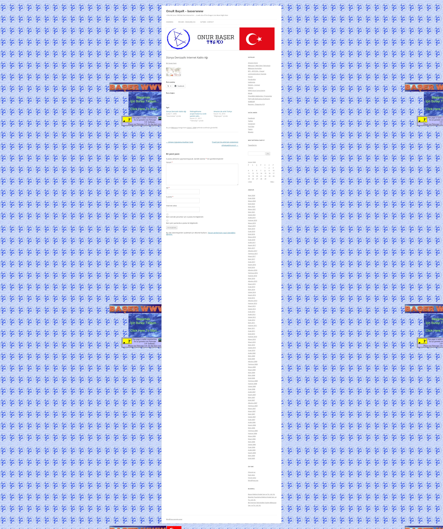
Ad (168, 188)
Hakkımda (169, 22)
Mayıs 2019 (252, 223)
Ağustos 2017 (252, 251)
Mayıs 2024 (252, 201)
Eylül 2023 (251, 204)
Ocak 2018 (251, 240)
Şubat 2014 (252, 292)
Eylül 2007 (251, 400)
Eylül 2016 (251, 267)
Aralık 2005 (251, 450)
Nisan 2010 (252, 342)
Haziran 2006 (252, 433)
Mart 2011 (251, 328)
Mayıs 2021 (252, 209)
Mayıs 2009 (252, 367)
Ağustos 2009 (252, 361)
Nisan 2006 (252, 439)
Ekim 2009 (251, 356)
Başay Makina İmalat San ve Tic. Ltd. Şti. (261, 494)
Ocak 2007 (251, 420)
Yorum (169, 162)
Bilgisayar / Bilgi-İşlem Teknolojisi (259, 66)
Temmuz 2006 (253, 431)
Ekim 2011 (251, 323)
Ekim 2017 (251, 248)
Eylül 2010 (251, 334)
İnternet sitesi (171, 206)
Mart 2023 (251, 206)
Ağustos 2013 (252, 301)
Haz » (272, 182)
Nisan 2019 (252, 226)
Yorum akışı (252, 478)
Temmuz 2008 (253, 381)
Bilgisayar (174, 128)
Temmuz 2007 (253, 406)
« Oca (250, 182)
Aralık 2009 (251, 353)
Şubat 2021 (252, 215)
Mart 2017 (251, 259)
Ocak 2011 (251, 331)
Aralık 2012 (251, 314)
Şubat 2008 (252, 386)
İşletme (250, 88)
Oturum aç (251, 472)
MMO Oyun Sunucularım (256, 90)
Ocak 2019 (251, 231)
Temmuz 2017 (253, 254)
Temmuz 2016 (253, 273)
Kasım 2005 (252, 453)
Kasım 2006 (252, 425)
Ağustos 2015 (252, 281)
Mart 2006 (251, 442)
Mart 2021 (251, 212)
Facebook (251, 118)
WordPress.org (253, 480)
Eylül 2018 (251, 234)
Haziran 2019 (252, 220)
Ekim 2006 (251, 428)
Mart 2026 (251, 195)
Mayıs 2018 (252, 237)
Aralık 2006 (251, 422)
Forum (250, 77)
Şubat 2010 (252, 348)
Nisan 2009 (252, 370)
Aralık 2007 (251, 392)
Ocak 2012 (251, 320)
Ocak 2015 (251, 287)
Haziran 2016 (252, 276)
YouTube (251, 126)
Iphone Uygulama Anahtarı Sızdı (179, 142)
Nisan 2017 (252, 256)
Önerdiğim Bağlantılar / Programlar (260, 96)
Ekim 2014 (251, 289)
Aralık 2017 (251, 242)
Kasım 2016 (252, 265)
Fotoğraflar (252, 79)
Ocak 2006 (251, 447)
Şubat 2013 (252, 309)
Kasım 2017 (252, 245)
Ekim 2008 (251, 375)
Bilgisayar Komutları (255, 68)
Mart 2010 (251, 345)
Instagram (251, 124)
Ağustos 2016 (252, 270)
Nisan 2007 (252, 411)
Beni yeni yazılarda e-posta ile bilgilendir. (182, 223)
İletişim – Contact (207, 22)
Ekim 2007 (251, 397)
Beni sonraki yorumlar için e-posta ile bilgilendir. (185, 217)
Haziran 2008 (252, 384)
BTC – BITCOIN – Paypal (256, 71)
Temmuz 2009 (253, 364)
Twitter (250, 121)
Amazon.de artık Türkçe (223, 111)
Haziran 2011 (252, 325)
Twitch (250, 129)
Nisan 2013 (252, 306)
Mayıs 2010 (252, 339)
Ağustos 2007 (252, 403)
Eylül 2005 (251, 458)
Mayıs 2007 (252, 408)
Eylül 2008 (251, 378)
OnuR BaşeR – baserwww (184, 11)
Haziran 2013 (252, 303)
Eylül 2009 (251, 359)
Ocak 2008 (251, 389)
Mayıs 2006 (252, 436)
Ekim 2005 (251, 456)
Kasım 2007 (252, 395)
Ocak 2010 (251, 350)
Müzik (250, 93)
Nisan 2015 (252, 284)
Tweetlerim (252, 145)
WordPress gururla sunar (174, 519)
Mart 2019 (251, 229)
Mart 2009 (251, 372)
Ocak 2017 (251, 262)
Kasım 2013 (252, 295)
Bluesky (250, 132)
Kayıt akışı (251, 475)
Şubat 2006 (252, 444)
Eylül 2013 (251, 298)
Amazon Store (253, 63)
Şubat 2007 (252, 417)
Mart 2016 (251, 278)
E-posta (169, 197)
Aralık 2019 (251, 218)
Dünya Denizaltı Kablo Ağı (176, 111)
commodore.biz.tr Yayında (257, 74)
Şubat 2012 (252, 317)
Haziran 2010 (252, 337)
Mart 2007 (251, 414)
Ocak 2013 (251, 312)
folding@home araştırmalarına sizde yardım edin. (198, 113)
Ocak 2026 (251, 198)
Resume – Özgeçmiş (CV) (186, 22)
